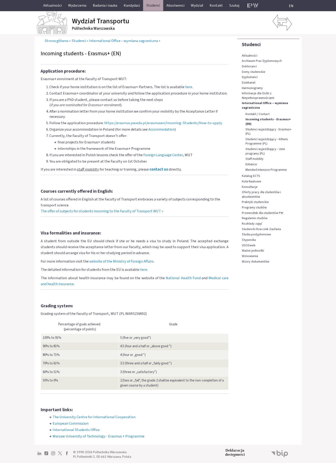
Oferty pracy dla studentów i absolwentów (261, 194)
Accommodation (161, 129)
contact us (158, 169)
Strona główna (56, 41)
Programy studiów (254, 207)
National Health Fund (183, 278)
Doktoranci (249, 66)
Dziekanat (248, 83)
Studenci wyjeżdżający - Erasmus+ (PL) (268, 131)
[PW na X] (60, 455)
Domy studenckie (253, 72)
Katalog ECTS (251, 176)
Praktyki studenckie (255, 202)
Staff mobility (254, 159)
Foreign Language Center (163, 155)
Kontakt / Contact (257, 114)
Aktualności (249, 56)
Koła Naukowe (251, 181)
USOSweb (249, 245)
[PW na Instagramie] (53, 455)
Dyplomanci (250, 77)
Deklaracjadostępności (235, 452)
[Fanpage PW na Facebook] (67, 455)
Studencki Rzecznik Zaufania (261, 229)
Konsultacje (250, 187)
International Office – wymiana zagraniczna (265, 105)
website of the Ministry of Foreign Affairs (121, 261)
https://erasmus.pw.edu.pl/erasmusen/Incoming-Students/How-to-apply (163, 123)
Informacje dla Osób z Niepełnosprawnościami (258, 95)
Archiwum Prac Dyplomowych (262, 61)
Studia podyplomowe (256, 234)
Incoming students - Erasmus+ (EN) (268, 121)
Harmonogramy (252, 88)
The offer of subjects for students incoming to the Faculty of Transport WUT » (102, 211)
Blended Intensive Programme (266, 170)
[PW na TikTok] (46, 455)
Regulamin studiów (254, 218)
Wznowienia (250, 256)
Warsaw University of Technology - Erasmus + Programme (98, 436)
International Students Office (76, 430)
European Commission (70, 423)
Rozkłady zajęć (252, 224)
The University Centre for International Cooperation (94, 417)
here (188, 87)
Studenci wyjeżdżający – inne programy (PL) (265, 151)
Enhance (251, 164)
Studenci (251, 44)
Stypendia (249, 240)
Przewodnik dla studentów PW (262, 213)
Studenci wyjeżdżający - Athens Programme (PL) (266, 141)
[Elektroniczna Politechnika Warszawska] (253, 5)
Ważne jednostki (253, 251)
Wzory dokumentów (255, 262)
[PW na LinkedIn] (39, 455)
